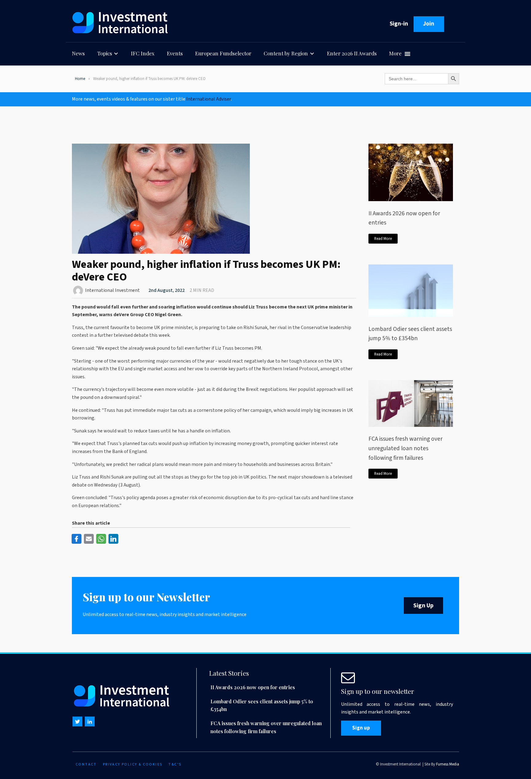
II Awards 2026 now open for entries (404, 218)
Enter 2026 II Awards (352, 53)
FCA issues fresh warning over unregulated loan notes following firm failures (405, 448)
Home (80, 78)
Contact (86, 764)
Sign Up (423, 605)
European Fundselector (223, 53)
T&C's (174, 764)
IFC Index (143, 53)
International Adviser (208, 99)
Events (175, 53)
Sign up (361, 728)
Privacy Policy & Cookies (133, 764)
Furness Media (447, 764)
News (78, 53)
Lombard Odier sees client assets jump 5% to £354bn (410, 334)
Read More (383, 238)
